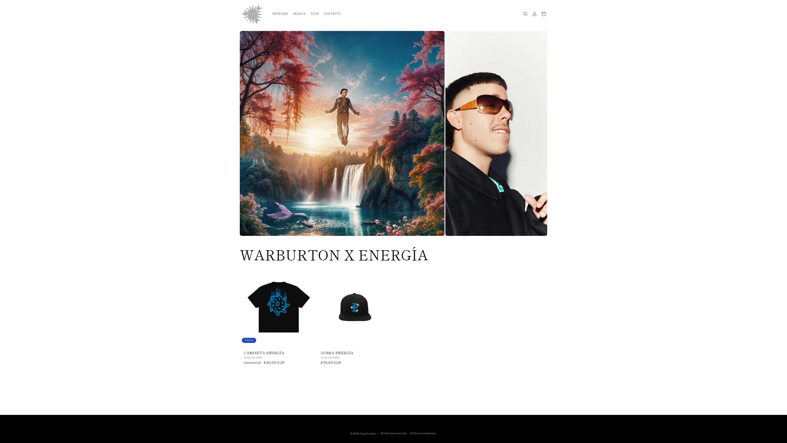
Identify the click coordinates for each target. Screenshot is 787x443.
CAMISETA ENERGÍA (264, 353)
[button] (525, 13)
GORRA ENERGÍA (337, 353)
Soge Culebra (368, 433)
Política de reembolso (424, 433)
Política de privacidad (394, 433)
